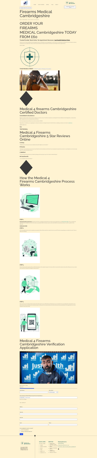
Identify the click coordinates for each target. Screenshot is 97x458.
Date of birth (51, 390)
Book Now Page (65, 221)
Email (21, 422)
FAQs (52, 4)
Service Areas (24, 19)
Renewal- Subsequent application (26, 431)
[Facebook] (58, 449)
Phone (50, 422)
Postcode (21, 417)
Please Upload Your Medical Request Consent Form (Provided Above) (31, 395)
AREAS (47, 4)
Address (21, 406)
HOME (35, 4)
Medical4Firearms (24, 448)
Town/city (21, 412)
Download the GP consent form (26, 221)
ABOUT (56, 4)
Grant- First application (25, 429)
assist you (70, 122)
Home (21, 19)
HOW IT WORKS (41, 4)
